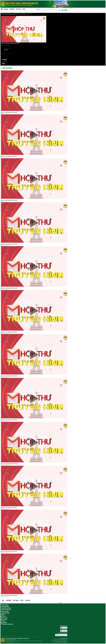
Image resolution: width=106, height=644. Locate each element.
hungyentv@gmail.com (55, 640)
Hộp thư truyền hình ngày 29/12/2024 (9, 595)
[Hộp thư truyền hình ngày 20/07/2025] (34, 90)
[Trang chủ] (3, 600)
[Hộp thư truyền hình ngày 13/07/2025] (34, 134)
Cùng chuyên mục (7, 68)
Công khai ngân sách (5, 612)
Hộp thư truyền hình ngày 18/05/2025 (9, 419)
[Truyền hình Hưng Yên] (3, 642)
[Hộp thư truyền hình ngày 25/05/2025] (34, 354)
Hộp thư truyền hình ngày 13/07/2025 (9, 156)
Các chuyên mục (4, 622)
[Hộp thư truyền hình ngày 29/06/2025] (34, 178)
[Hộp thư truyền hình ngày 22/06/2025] (34, 222)
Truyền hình (11, 9)
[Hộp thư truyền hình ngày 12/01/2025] (34, 486)
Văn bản (2, 614)
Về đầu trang (64, 602)
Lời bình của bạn (7, 48)
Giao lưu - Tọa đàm (4, 611)
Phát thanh (18, 9)
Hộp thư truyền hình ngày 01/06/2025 (9, 332)
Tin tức (23, 9)
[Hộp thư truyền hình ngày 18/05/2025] (34, 398)
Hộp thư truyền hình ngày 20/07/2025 (9, 112)
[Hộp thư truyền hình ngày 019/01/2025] (34, 442)
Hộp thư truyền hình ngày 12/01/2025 (9, 507)
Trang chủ (6, 9)
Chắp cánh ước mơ (4, 604)
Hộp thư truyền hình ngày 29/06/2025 (9, 200)
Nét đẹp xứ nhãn (4, 619)
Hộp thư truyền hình (14, 14)
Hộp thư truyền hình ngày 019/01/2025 (9, 463)
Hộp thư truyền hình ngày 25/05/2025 (9, 375)
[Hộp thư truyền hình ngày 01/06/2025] (34, 310)
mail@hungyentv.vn (63, 640)
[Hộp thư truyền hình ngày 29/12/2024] (34, 574)
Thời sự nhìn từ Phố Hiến (6, 608)
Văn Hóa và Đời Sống (5, 606)
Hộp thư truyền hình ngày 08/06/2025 (9, 288)
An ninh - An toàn (4, 617)
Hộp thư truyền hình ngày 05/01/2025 (9, 551)
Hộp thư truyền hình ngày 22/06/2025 (9, 244)
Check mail (27, 600)
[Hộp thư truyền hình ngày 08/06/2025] (34, 266)
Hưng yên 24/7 (3, 616)
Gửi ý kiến (6, 49)
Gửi (3, 63)
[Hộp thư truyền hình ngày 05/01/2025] (34, 530)
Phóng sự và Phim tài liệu (6, 609)
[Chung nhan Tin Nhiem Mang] (7, 624)
